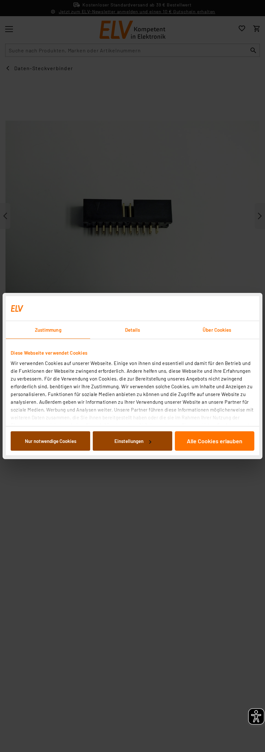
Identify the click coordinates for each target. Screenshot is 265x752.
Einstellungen (128, 441)
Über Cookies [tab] (217, 330)
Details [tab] (132, 330)
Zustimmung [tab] (48, 330)
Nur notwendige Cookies (50, 441)
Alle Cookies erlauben (214, 441)
